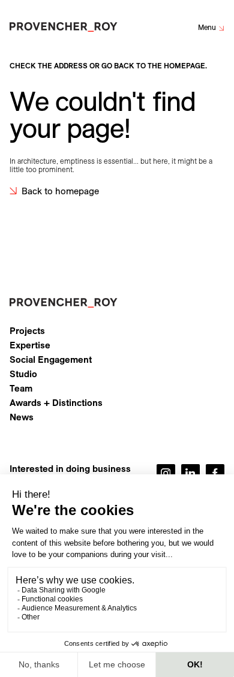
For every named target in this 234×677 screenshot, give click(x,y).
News (22, 417)
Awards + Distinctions (56, 403)
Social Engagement (51, 360)
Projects (27, 331)
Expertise (30, 345)
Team (21, 388)
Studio (23, 374)
